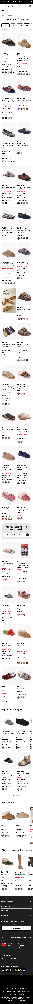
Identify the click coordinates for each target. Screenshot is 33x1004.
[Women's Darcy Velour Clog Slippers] (24, 174)
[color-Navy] (9, 747)
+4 (29, 74)
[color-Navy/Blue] (19, 483)
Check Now (21, 947)
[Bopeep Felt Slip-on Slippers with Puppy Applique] (24, 131)
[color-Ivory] (6, 747)
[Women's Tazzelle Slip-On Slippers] (8, 815)
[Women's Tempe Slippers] (24, 594)
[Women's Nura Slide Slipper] (9, 550)
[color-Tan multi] (9, 161)
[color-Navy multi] (19, 153)
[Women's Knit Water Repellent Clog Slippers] (9, 373)
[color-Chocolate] (27, 109)
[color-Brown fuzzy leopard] (21, 518)
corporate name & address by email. (16, 1000)
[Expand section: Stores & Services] (16, 911)
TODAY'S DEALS (6, 1)
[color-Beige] (21, 360)
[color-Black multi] (11, 161)
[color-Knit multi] (19, 394)
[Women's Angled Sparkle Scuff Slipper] (9, 760)
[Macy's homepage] (2, 16)
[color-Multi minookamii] (19, 615)
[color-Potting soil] (19, 203)
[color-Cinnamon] (24, 109)
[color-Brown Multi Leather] (32, 889)
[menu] (2, 6)
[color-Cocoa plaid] (21, 789)
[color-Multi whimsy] (3, 579)
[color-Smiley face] (21, 581)
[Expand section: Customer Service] (16, 901)
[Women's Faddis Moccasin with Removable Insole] (9, 216)
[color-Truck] (19, 581)
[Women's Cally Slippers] (24, 87)
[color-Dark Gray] (23, 836)
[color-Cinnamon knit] (21, 394)
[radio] (3, 72)
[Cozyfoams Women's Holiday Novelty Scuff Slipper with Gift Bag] (24, 550)
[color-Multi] (3, 118)
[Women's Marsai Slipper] (24, 251)
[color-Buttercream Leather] (16, 889)
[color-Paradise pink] (11, 118)
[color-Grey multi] (3, 161)
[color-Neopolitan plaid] (19, 789)
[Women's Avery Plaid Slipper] (24, 760)
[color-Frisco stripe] (19, 109)
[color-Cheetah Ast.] (21, 483)
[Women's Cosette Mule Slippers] (9, 174)
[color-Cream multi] (24, 697)
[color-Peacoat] (21, 203)
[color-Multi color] (19, 697)
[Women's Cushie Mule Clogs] (22, 722)
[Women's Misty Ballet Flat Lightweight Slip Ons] (9, 131)
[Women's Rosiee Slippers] (9, 42)
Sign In (26, 6)
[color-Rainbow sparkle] (3, 789)
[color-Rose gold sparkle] (6, 789)
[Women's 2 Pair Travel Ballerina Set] (9, 331)
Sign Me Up (16, 928)
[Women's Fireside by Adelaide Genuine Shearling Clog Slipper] (24, 632)
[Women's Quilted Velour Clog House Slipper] (9, 594)
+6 (29, 108)
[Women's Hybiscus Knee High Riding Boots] (20, 861)
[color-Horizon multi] (3, 519)
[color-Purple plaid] (24, 615)
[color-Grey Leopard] (11, 72)
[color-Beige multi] (21, 238)
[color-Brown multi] (6, 438)
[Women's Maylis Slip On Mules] (24, 331)
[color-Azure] (21, 442)
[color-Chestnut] (21, 74)
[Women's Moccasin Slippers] (24, 454)
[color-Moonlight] (17, 836)
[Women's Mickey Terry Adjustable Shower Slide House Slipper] (9, 87)
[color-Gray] (3, 747)
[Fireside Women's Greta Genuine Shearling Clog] (9, 251)
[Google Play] (20, 970)
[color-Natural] (20, 747)
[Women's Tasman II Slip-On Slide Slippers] (23, 815)
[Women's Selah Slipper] (7, 861)
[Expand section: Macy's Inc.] (16, 915)
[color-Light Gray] (31, 747)
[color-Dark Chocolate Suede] (21, 889)
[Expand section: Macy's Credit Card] (16, 906)
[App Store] (6, 970)
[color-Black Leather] (19, 889)
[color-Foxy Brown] (32, 843)
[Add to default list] (14, 715)
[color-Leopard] (19, 319)
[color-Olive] (3, 889)
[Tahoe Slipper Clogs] (9, 416)
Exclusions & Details (13, 947)
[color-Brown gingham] (11, 519)
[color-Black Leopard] (3, 72)
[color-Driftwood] (19, 74)
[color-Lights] (24, 581)
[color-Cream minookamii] (6, 519)
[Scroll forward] (27, 534)
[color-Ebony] (6, 203)
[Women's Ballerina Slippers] (9, 632)
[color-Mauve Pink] (9, 72)
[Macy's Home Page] (9, 6)
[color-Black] (6, 72)
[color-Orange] (21, 278)
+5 (25, 835)
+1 (11, 747)
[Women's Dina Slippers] (24, 676)
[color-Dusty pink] (9, 404)
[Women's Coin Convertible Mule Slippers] (9, 454)
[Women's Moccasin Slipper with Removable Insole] (24, 216)
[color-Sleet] (9, 118)
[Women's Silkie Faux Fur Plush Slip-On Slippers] (24, 296)
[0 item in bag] (30, 6)
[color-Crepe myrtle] (19, 442)
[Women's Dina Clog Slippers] (24, 373)
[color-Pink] (6, 579)
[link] (9, 63)
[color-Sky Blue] (8, 836)
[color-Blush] (27, 319)
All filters (25, 528)
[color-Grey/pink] (19, 278)
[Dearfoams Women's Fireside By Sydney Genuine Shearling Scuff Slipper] (24, 42)
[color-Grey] (24, 74)
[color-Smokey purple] (24, 203)
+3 (13, 72)
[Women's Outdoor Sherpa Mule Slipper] (24, 416)
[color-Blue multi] (24, 394)
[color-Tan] (6, 161)
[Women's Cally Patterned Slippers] (9, 496)
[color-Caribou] (6, 836)
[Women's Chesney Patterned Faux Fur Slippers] (24, 496)
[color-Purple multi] (24, 238)
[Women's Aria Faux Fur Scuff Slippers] (8, 722)
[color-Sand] (14, 283)
